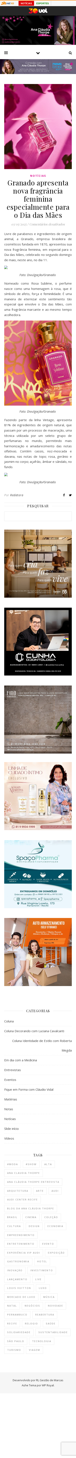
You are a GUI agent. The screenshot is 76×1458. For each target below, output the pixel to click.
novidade (55, 1305)
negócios (32, 1305)
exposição (56, 1252)
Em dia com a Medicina (20, 1060)
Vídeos (9, 1138)
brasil (12, 1217)
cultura (14, 1226)
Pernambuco (17, 1314)
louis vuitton (19, 1288)
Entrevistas (12, 1070)
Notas (8, 1109)
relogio (31, 1323)
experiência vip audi (23, 1252)
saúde (51, 1323)
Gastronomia (18, 1261)
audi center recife (22, 1199)
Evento (48, 1243)
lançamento (17, 1279)
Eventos (10, 1079)
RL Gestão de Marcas (49, 1380)
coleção (51, 1217)
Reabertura (44, 1314)
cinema (31, 1217)
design (34, 1226)
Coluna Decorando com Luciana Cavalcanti (34, 1031)
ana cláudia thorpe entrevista (33, 1181)
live (38, 1279)
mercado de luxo (21, 1296)
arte (40, 1190)
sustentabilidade (53, 1332)
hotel (42, 1261)
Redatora (16, 495)
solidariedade (19, 1332)
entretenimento (20, 1243)
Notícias (38, 176)
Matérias (10, 1099)
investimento (41, 1270)
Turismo (14, 1349)
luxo (43, 1288)
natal (12, 1305)
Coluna (9, 1021)
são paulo (15, 1341)
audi (55, 1190)
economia (55, 1226)
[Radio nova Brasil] (38, 73)
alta (48, 1164)
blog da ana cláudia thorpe (30, 1208)
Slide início (11, 1128)
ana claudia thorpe (23, 1172)
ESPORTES (42, 3)
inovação (15, 1270)
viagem (34, 1349)
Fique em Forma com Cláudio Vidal (28, 1089)
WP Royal (48, 1385)
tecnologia (41, 1341)
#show (31, 1164)
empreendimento (21, 1235)
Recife (12, 1323)
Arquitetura (17, 1190)
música (49, 1296)
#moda (12, 1164)
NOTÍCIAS (26, 3)
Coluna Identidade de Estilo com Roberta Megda (42, 1045)
